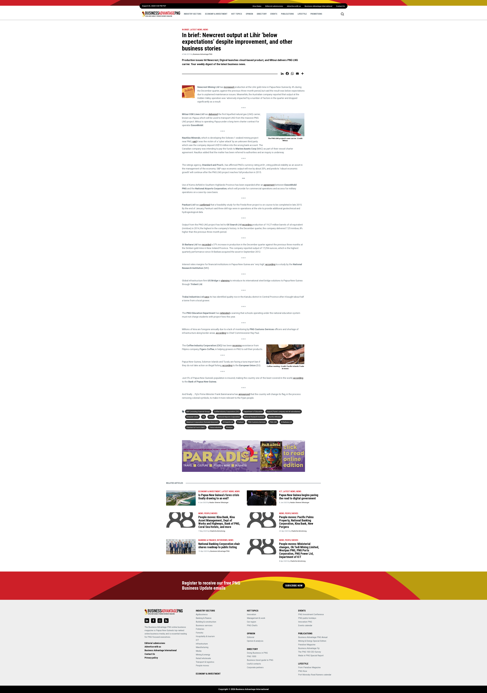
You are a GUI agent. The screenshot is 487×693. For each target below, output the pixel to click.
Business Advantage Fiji (308, 648)
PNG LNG (273, 422)
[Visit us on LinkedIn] (147, 620)
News (205, 29)
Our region (251, 622)
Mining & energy (203, 654)
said (194, 141)
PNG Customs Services (256, 422)
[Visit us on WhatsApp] (160, 620)
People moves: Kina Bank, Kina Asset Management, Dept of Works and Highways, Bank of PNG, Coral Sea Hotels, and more (219, 522)
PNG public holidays (307, 618)
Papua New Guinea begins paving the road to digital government (298, 496)
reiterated (225, 313)
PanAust (240, 422)
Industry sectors (192, 14)
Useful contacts (254, 664)
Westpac (229, 427)
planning (225, 280)
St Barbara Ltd (286, 422)
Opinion (249, 14)
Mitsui (211, 417)
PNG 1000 (251, 656)
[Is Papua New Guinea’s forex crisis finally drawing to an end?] (181, 498)
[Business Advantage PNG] (161, 14)
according (270, 264)
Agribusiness (202, 614)
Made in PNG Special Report (311, 655)
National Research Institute (254, 417)
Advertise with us (294, 6)
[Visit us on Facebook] (153, 620)
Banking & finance (203, 618)
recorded (206, 244)
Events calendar (305, 625)
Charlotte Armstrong (217, 531)
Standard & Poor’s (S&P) (196, 427)
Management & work (256, 618)
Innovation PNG (305, 622)
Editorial (250, 637)
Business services (204, 625)
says (206, 296)
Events (273, 14)
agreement (269, 184)
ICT (280, 491)
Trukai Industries (215, 427)
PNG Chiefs (252, 625)
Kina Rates (257, 6)
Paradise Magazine (306, 644)
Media (198, 651)
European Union (192, 417)
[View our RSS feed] (166, 620)
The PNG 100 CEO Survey (309, 652)
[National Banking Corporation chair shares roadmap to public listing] (181, 546)
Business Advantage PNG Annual (312, 637)
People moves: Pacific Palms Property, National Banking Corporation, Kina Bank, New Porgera (296, 522)
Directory (262, 14)
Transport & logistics (205, 662)
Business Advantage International (318, 6)
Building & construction (206, 622)
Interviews (222, 540)
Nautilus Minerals (274, 417)
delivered (213, 114)
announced (244, 394)
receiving (237, 345)
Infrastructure (202, 644)
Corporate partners (255, 667)
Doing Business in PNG (257, 653)
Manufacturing (202, 647)
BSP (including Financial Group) (198, 411)
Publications (287, 14)
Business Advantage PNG (202, 54)
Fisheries (200, 629)
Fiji (204, 417)
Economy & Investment (216, 14)
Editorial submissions (274, 6)
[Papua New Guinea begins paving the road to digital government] (261, 498)
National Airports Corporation (229, 417)
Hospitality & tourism (205, 636)
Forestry (199, 632)
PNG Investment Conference (311, 614)
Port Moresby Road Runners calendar (314, 674)
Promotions (316, 14)
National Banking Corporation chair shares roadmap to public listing (219, 545)
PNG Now (302, 671)
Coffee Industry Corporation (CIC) (226, 411)
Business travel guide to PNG (260, 660)
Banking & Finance (207, 540)
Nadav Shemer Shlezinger (219, 502)
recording (247, 224)
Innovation (251, 614)
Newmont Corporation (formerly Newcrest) (202, 422)
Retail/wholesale (203, 658)
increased (229, 87)
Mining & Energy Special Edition (312, 641)
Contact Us (340, 6)
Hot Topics (236, 14)
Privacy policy (151, 657)
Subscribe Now (293, 585)
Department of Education (253, 411)
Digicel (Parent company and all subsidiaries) (283, 411)
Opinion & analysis (255, 641)
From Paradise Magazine (309, 667)
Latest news (196, 29)
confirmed (204, 204)
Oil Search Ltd (228, 422)
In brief (185, 29)
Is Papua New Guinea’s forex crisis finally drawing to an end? (218, 496)
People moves (210, 513)
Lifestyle (302, 14)
